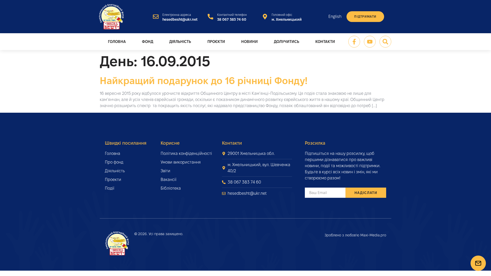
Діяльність (180, 41)
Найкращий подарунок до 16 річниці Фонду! (203, 80)
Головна (117, 41)
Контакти (325, 41)
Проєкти (216, 41)
